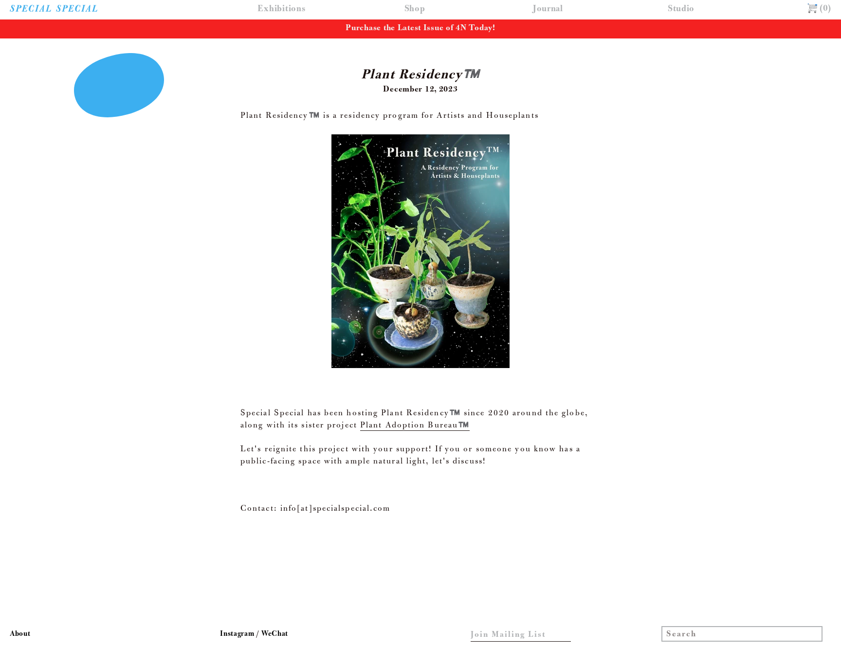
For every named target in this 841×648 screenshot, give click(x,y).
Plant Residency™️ (420, 76)
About (20, 634)
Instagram (238, 634)
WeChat (274, 634)
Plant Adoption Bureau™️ (415, 426)
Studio (681, 9)
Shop (414, 9)
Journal (548, 9)
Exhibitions (281, 9)
